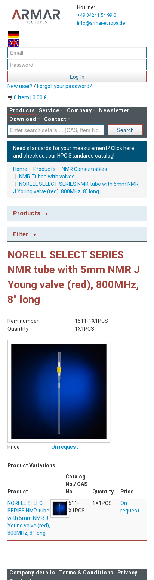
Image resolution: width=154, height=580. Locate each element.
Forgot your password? (64, 86)
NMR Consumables (84, 169)
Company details (32, 573)
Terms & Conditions (86, 573)
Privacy (127, 573)
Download (23, 119)
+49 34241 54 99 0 (96, 15)
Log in (77, 76)
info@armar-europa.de (101, 23)
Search (125, 130)
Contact (55, 119)
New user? (20, 86)
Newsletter (114, 110)
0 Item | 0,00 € (30, 97)
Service (49, 110)
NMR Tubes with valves (47, 177)
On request (64, 447)
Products (22, 110)
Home (20, 169)
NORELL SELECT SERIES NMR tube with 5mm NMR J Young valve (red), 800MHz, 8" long (28, 518)
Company (79, 110)
